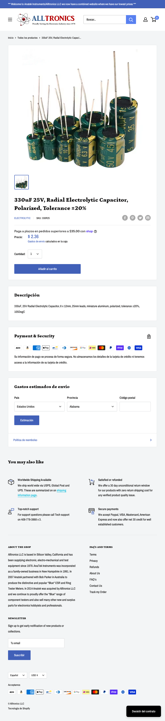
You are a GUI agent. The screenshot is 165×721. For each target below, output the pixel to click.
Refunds (94, 567)
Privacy (94, 561)
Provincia (72, 398)
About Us (95, 573)
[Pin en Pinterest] (132, 218)
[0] (153, 19)
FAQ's (93, 579)
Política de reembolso (25, 440)
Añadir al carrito (47, 269)
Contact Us (96, 586)
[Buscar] (131, 19)
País (16, 398)
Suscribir (19, 655)
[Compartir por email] (148, 218)
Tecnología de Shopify (19, 708)
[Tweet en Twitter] (140, 218)
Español (14, 675)
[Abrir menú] (10, 19)
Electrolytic (22, 218)
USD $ (34, 675)
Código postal (127, 398)
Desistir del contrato (143, 711)
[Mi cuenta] (145, 19)
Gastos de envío (36, 241)
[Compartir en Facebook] (125, 218)
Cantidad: (19, 254)
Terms (93, 554)
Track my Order (98, 592)
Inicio (10, 37)
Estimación (26, 420)
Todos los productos (28, 37)
